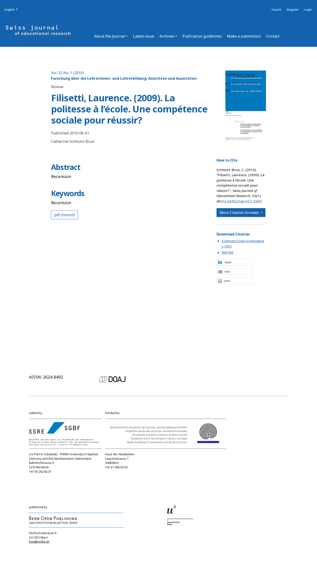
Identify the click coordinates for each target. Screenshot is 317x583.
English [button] (11, 9)
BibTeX (227, 252)
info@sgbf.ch (38, 476)
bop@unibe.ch (39, 542)
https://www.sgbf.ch (43, 480)
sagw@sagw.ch (116, 476)
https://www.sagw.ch (119, 481)
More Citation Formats (240, 212)
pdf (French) (64, 214)
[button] (110, 36)
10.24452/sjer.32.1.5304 (242, 201)
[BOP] (53, 520)
